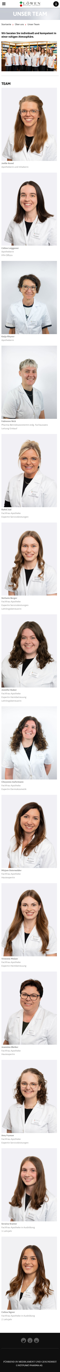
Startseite (6, 24)
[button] (23, 1340)
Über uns (19, 24)
